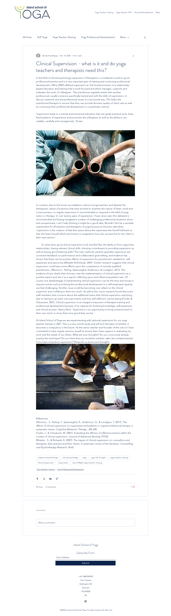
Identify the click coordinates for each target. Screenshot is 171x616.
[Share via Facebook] (37, 478)
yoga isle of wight (98, 457)
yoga (85, 457)
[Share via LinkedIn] (50, 478)
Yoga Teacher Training (64, 37)
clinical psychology (70, 457)
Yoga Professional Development (98, 37)
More (123, 37)
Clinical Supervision (46, 462)
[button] (145, 37)
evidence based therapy (48, 457)
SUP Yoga (42, 37)
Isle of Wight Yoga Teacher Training (87, 462)
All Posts (27, 37)
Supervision (63, 462)
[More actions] (133, 55)
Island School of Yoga (86, 545)
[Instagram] (85, 601)
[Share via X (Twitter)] (44, 478)
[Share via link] (57, 478)
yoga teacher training (119, 457)
